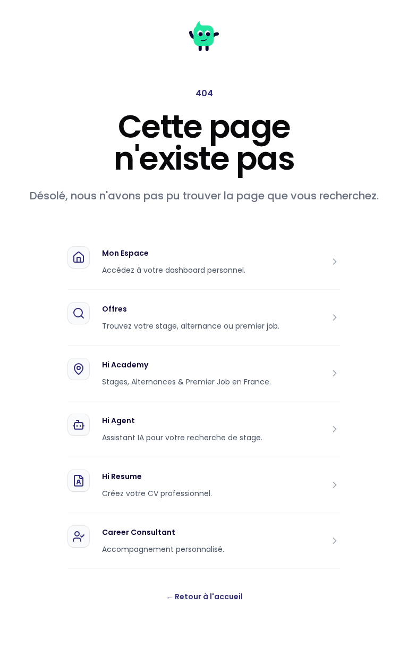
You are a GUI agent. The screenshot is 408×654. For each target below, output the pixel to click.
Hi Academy (125, 364)
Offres (114, 309)
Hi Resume (122, 476)
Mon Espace (125, 253)
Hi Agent (118, 420)
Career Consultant (138, 532)
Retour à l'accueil (204, 596)
